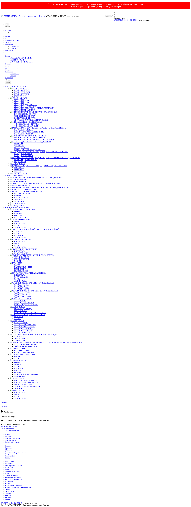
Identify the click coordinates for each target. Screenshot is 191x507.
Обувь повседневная (13, 477)
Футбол (8, 497)
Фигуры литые (11, 440)
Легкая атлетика (11, 475)
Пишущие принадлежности (15, 452)
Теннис (8, 489)
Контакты (9, 50)
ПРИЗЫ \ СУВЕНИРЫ (18, 60)
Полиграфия (10, 456)
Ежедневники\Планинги (14, 454)
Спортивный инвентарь (10, 430)
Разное (7, 458)
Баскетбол (9, 463)
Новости (13, 48)
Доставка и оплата (12, 40)
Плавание (9, 481)
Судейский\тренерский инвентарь (18, 487)
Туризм (8, 493)
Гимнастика (9, 469)
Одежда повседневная (13, 479)
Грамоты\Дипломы (12, 442)
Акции (8, 38)
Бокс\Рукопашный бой (13, 465)
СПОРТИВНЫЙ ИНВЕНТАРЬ (21, 62)
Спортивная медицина (13, 485)
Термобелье (9, 491)
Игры (7, 473)
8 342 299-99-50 (119, 20)
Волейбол (9, 467)
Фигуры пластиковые (13, 438)
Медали (8, 436)
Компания (9, 44)
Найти (8, 82)
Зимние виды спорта (13, 471)
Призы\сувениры (7, 428)
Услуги (8, 42)
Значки (8, 446)
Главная (8, 36)
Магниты (8, 450)
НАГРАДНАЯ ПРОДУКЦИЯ (21, 58)
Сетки (7, 483)
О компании (14, 46)
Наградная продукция (9, 426)
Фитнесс (8, 495)
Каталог (8, 30)
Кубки (7, 434)
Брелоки (8, 448)
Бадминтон (9, 462)
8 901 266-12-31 (131, 20)
